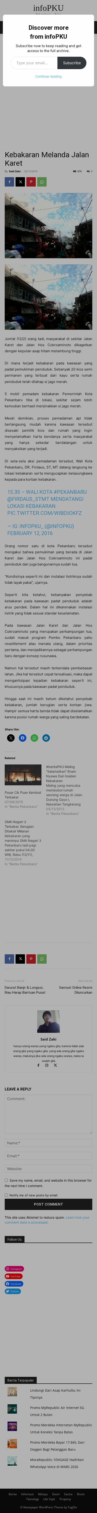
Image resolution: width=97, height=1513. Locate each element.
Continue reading (48, 76)
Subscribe (72, 62)
